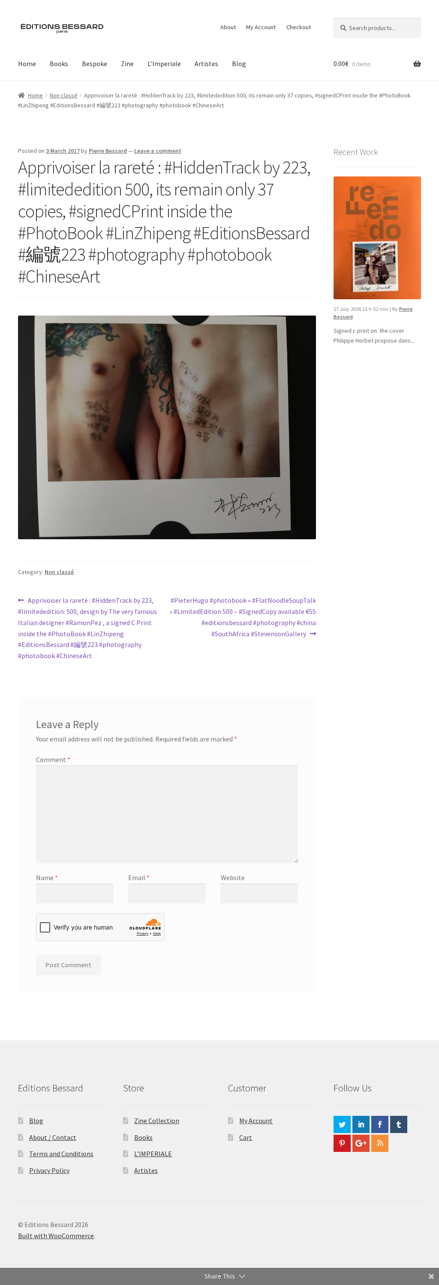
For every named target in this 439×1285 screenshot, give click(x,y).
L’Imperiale (164, 63)
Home (27, 63)
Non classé (64, 95)
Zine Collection (156, 1120)
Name (47, 877)
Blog (239, 63)
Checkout (298, 27)
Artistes (206, 63)
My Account (261, 27)
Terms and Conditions (61, 1153)
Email (139, 877)
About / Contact (52, 1137)
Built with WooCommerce (56, 1235)
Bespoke (94, 63)
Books (59, 63)
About (228, 27)
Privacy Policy (49, 1170)
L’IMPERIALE (153, 1153)
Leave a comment (157, 151)
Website (233, 877)
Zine (127, 63)
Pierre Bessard (108, 151)
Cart (245, 1137)
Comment (53, 759)
